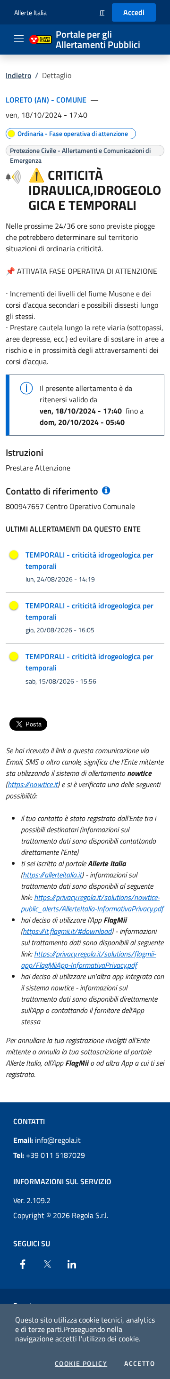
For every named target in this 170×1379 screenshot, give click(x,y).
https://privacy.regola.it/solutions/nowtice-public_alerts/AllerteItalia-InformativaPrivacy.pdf (92, 903)
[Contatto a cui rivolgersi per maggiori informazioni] (105, 491)
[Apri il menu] (19, 38)
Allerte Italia (30, 12)
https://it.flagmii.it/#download (67, 931)
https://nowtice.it (33, 784)
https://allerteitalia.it (52, 874)
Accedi (133, 12)
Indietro (18, 75)
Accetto (139, 1363)
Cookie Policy (81, 1363)
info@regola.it (47, 1140)
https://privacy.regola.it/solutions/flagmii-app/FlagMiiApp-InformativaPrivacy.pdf (88, 959)
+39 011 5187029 (49, 1155)
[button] (102, 12)
